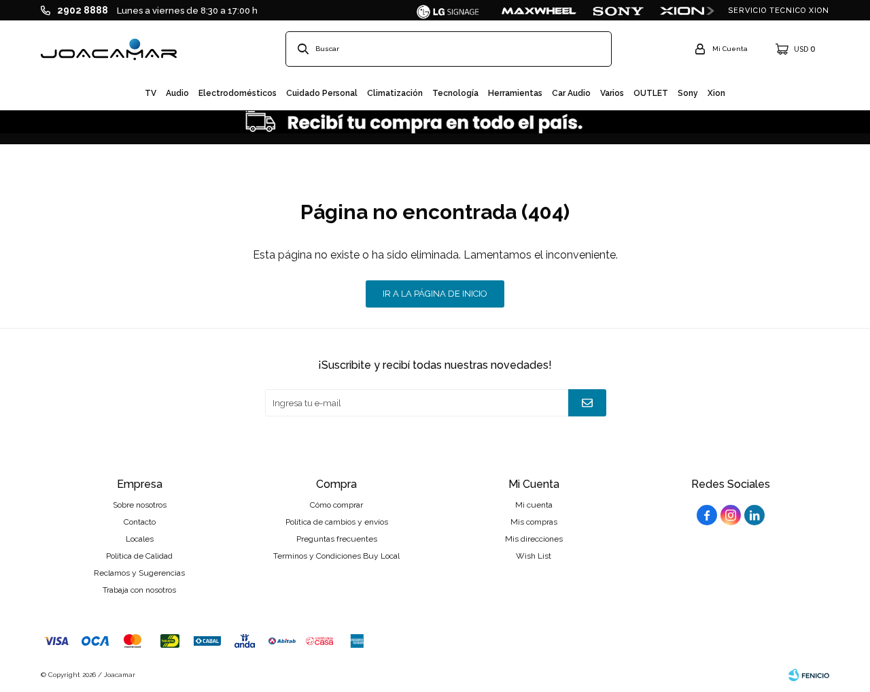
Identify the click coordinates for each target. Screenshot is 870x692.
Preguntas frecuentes (336, 539)
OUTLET (650, 93)
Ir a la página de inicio (435, 294)
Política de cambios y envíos (336, 522)
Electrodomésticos (237, 93)
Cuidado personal (322, 93)
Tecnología (455, 93)
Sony (688, 93)
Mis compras (533, 522)
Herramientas (515, 93)
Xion (716, 93)
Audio (177, 93)
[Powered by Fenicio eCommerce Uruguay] (808, 675)
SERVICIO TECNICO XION (778, 10)
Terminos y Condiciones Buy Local (336, 556)
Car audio (571, 93)
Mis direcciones (534, 539)
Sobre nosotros (140, 505)
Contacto (140, 522)
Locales (140, 539)
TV (150, 93)
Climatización (395, 93)
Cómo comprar (336, 505)
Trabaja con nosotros (139, 590)
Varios (612, 93)
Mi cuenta (534, 505)
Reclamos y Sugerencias (139, 573)
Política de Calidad (139, 556)
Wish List (533, 556)
